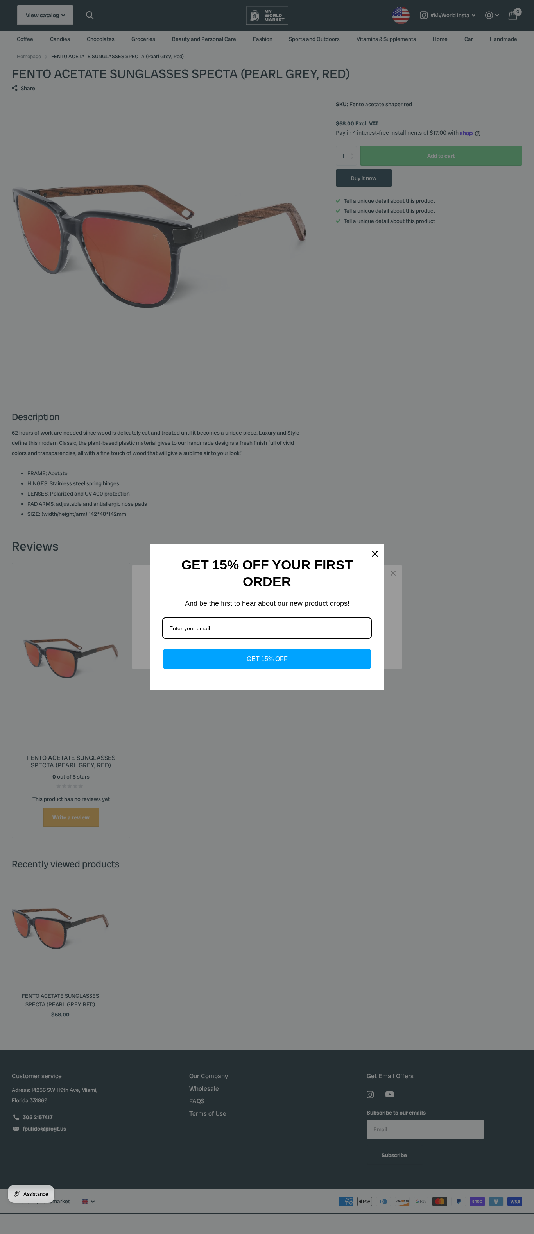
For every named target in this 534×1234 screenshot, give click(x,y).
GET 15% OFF (267, 659)
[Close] (375, 554)
